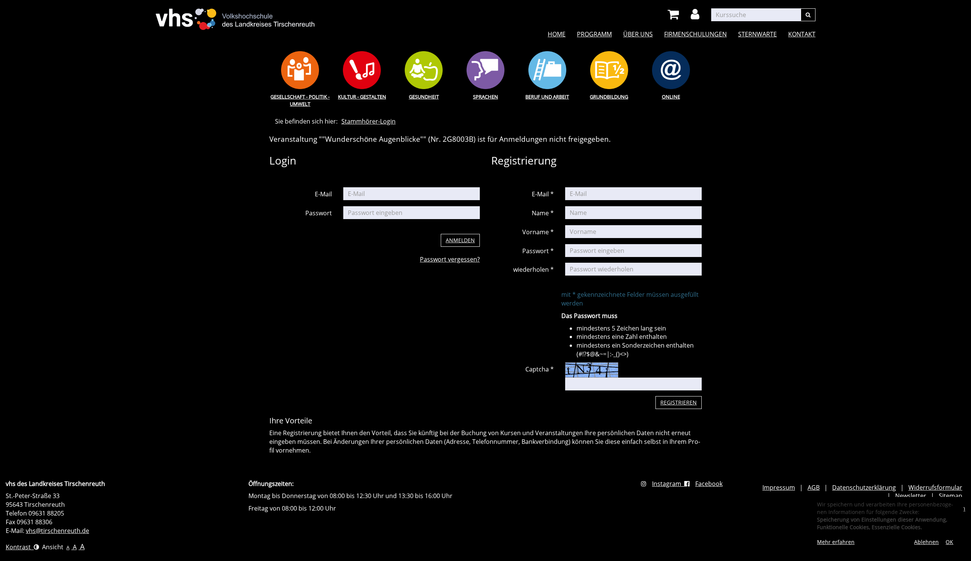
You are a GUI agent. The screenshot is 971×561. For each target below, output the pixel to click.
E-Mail (323, 194)
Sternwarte (757, 34)
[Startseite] (235, 15)
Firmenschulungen (695, 34)
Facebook (709, 484)
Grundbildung (609, 96)
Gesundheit (424, 96)
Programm (594, 34)
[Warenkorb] (675, 14)
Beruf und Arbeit (547, 96)
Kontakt (801, 34)
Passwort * (538, 251)
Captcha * (539, 369)
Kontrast (20, 547)
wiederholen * (533, 269)
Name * (543, 213)
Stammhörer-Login (368, 121)
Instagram (668, 484)
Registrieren (678, 402)
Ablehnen (926, 541)
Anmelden (460, 240)
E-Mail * (543, 194)
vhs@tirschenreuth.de (57, 531)
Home (557, 34)
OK (949, 541)
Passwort (318, 213)
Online (671, 96)
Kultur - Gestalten (362, 96)
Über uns (638, 34)
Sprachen (485, 96)
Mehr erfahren (836, 541)
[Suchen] (808, 14)
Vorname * (538, 232)
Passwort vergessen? (450, 259)
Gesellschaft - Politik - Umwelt (300, 100)
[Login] (696, 14)
